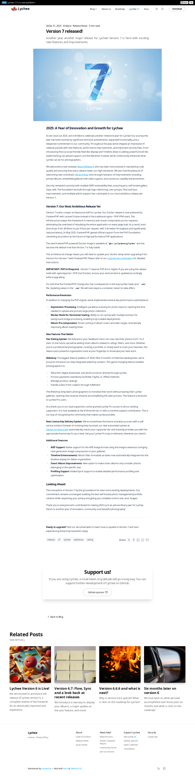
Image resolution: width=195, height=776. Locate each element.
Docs (146, 8)
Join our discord (107, 751)
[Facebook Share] (133, 540)
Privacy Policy (42, 737)
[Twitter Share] (129, 540)
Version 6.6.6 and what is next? (119, 690)
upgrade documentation (120, 258)
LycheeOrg (46, 768)
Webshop (78, 539)
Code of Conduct (83, 736)
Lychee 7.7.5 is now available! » (22, 2)
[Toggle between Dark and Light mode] (157, 9)
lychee (67, 539)
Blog (92, 8)
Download (177, 8)
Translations (129, 748)
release (51, 539)
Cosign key (152, 736)
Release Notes (80, 25)
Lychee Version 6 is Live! (29, 688)
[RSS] (158, 768)
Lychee (134, 8)
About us (106, 8)
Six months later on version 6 (160, 690)
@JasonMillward (85, 166)
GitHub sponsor (96, 592)
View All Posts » (17, 639)
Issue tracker (82, 744)
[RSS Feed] (162, 9)
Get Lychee (130, 736)
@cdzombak (81, 174)
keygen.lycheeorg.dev (57, 429)
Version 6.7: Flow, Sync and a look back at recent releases (72, 692)
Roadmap (120, 8)
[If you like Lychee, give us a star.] (186, 2)
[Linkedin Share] (138, 540)
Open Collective (131, 744)
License (31, 737)
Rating (90, 539)
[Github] (164, 768)
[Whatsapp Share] (142, 540)
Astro (65, 768)
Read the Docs (106, 736)
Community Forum (108, 747)
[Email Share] (147, 540)
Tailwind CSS (76, 768)
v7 (59, 539)
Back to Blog (56, 616)
